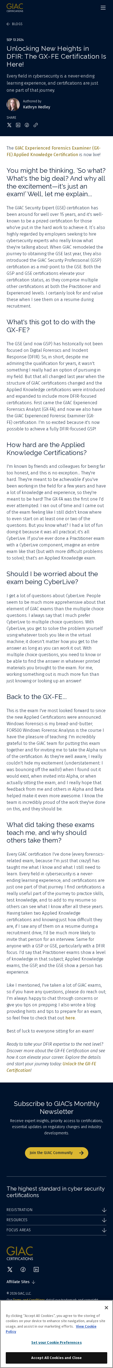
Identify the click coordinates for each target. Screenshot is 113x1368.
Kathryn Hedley (36, 107)
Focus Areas (19, 1230)
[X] (10, 1269)
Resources (17, 1220)
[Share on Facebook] (27, 125)
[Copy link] (35, 125)
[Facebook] (23, 1269)
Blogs (17, 24)
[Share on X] (9, 125)
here (70, 1018)
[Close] (106, 1308)
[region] (56, 1334)
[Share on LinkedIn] (18, 125)
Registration (19, 1210)
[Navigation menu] (103, 7)
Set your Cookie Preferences (56, 1342)
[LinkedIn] (36, 1269)
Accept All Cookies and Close (56, 1358)
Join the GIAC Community (51, 1152)
